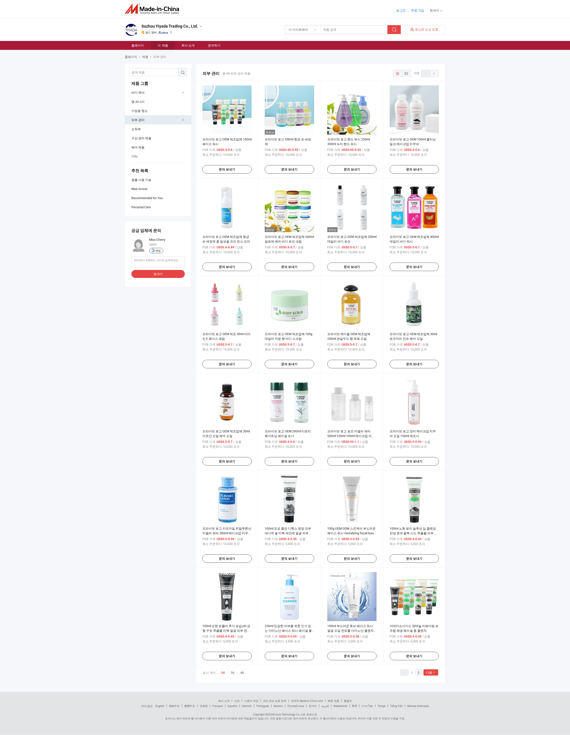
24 (223, 672)
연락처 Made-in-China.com (307, 701)
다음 (429, 672)
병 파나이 (138, 101)
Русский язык (295, 706)
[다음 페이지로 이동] (434, 73)
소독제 (136, 129)
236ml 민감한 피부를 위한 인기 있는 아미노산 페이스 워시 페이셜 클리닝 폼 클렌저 (288, 630)
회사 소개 (188, 45)
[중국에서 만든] (153, 9)
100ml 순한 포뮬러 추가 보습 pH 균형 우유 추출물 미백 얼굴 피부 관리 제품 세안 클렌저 (226, 630)
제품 (165, 45)
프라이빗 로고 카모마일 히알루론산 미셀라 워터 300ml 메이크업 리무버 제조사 (226, 533)
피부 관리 (138, 120)
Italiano (278, 706)
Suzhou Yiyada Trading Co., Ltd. (169, 26)
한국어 (313, 706)
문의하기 (214, 45)
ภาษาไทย (367, 706)
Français (217, 706)
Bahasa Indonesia (418, 706)
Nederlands (340, 706)
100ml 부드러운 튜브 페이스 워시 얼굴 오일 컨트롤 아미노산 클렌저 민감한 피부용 (350, 630)
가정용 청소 (139, 111)
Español (232, 706)
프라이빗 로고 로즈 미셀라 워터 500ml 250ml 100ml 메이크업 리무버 (351, 436)
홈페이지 (137, 45)
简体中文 (174, 706)
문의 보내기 (227, 169)
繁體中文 (189, 706)
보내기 (158, 274)
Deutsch (247, 706)
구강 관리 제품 (141, 138)
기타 (134, 156)
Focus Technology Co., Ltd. (290, 714)
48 (242, 672)
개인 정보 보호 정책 (274, 701)
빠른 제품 (333, 701)
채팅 (158, 250)
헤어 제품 (138, 147)
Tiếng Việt (396, 706)
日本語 (204, 706)
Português (262, 706)
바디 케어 (138, 92)
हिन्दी (354, 706)
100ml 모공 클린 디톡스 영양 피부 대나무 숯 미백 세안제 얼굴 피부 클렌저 (288, 533)
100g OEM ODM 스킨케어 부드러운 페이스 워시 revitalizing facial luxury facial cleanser (352, 533)
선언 (237, 701)
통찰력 (348, 701)
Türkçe (381, 706)
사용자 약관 (251, 701)
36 (232, 672)
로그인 (400, 10)
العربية (325, 706)
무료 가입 (417, 10)
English (159, 706)
